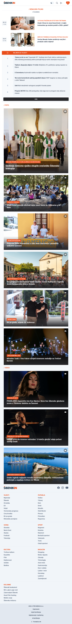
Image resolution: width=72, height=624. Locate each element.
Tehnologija (42, 560)
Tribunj (40, 500)
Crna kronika (8, 513)
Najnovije (7, 498)
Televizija (7, 538)
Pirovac (40, 513)
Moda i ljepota (42, 555)
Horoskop (41, 573)
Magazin (41, 549)
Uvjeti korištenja (36, 612)
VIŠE (36, 99)
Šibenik (6, 500)
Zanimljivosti (42, 578)
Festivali (6, 535)
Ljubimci (41, 576)
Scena (6, 525)
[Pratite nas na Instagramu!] (63, 488)
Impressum (36, 609)
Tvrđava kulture (9, 552)
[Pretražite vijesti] (57, 3)
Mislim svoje (8, 598)
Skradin (40, 508)
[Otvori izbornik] (68, 3)
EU (5, 506)
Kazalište (7, 555)
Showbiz (6, 528)
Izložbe (6, 563)
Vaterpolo (41, 538)
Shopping (41, 552)
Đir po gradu (8, 516)
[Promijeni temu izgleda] (52, 3)
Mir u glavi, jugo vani (11, 590)
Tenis (40, 541)
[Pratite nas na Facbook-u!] (58, 488)
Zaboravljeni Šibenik (11, 592)
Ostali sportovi (43, 543)
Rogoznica (41, 519)
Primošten (41, 516)
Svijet (6, 508)
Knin (39, 503)
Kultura (7, 549)
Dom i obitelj (42, 568)
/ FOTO (6, 105)
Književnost (8, 560)
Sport (40, 525)
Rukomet (41, 533)
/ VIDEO (7, 368)
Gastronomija (42, 565)
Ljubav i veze (42, 571)
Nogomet (41, 528)
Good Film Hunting (10, 595)
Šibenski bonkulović (10, 587)
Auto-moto (41, 563)
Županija (41, 495)
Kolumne (7, 585)
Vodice (40, 498)
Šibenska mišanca (10, 600)
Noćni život (7, 530)
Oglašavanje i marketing (36, 615)
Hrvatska (7, 503)
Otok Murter (42, 511)
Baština (6, 565)
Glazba (6, 533)
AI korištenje (36, 618)
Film (5, 557)
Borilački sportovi (44, 535)
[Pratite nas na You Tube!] (67, 487)
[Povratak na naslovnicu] (27, 3)
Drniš (39, 506)
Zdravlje (40, 557)
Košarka (40, 530)
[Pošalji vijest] (61, 3)
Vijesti (6, 495)
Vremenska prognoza (11, 511)
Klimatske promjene (10, 519)
